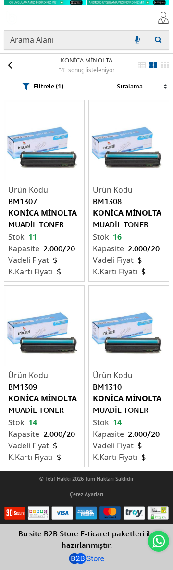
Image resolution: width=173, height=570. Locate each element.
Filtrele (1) (48, 86)
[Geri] (9, 65)
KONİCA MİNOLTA (86, 60)
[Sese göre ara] (137, 40)
